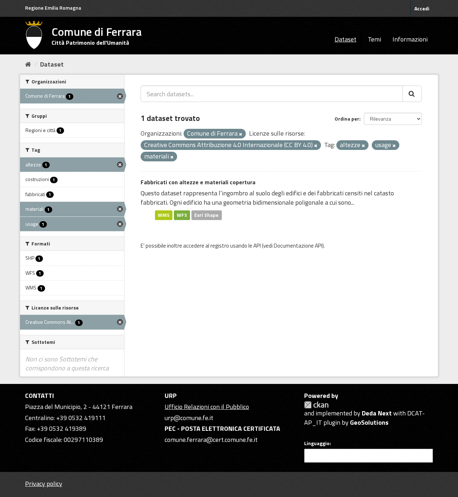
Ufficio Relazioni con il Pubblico (207, 406)
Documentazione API (298, 246)
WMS (164, 215)
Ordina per (347, 118)
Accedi (421, 8)
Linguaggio (317, 443)
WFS (182, 215)
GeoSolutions (369, 422)
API (257, 246)
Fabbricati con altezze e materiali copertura (198, 182)
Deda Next (377, 413)
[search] (412, 94)
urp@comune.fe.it (189, 418)
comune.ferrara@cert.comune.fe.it (211, 439)
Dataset (345, 39)
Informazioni (410, 39)
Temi (374, 39)
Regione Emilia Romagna (53, 7)
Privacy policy (43, 483)
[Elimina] (240, 134)
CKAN (316, 405)
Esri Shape (206, 215)
